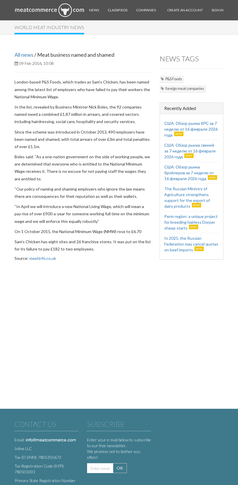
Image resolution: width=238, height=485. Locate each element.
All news (24, 54)
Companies (146, 10)
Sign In (217, 10)
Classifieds (117, 10)
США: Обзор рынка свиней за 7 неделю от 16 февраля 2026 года (190, 151)
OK (120, 468)
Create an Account (185, 10)
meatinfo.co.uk (42, 258)
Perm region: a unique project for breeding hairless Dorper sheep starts (191, 222)
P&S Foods (173, 79)
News (94, 10)
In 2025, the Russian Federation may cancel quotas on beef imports (191, 244)
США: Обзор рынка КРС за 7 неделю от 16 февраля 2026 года (191, 129)
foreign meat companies (184, 88)
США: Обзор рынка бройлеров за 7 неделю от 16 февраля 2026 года (189, 172)
